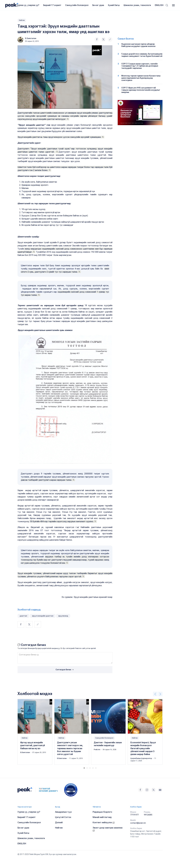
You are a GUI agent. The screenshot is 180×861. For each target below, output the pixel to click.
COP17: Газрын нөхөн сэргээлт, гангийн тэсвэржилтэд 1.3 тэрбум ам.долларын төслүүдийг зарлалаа (139, 66)
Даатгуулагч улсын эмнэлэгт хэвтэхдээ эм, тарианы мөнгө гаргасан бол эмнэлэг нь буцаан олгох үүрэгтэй (70, 748)
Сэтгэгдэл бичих (64, 670)
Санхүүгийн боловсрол (76, 5)
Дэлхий (59, 822)
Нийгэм (22, 20)
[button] (167, 5)
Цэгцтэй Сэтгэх (63, 817)
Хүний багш (114, 5)
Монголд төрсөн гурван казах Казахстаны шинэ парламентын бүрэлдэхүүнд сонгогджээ (140, 78)
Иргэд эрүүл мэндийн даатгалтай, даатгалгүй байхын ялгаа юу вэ (32, 745)
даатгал (23, 616)
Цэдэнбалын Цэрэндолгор (141, 758)
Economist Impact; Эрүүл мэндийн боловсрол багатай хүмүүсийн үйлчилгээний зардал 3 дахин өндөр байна (143, 748)
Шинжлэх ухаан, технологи (137, 5)
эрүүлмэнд (63, 616)
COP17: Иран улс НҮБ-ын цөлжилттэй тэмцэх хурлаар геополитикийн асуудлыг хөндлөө (140, 90)
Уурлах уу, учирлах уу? (28, 5)
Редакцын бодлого (102, 812)
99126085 (148, 815)
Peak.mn (97, 749)
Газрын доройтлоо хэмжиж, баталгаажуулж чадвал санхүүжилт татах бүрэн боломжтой (141, 55)
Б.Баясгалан (30, 38)
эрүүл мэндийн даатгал (42, 616)
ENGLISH (159, 5)
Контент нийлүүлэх (103, 822)
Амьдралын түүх (63, 812)
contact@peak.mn (138, 823)
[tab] (84, 768)
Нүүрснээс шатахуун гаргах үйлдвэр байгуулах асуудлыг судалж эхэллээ (138, 45)
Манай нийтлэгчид (102, 817)
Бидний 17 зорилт (52, 5)
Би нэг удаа (98, 5)
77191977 (134, 815)
